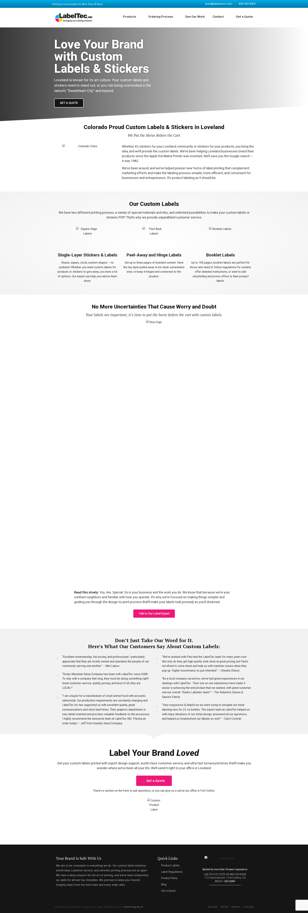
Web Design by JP (133, 907)
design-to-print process (125, 602)
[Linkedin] (231, 890)
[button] (69, 103)
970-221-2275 (217, 874)
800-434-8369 (238, 874)
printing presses (102, 212)
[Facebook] (218, 890)
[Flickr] (225, 890)
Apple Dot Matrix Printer (166, 156)
